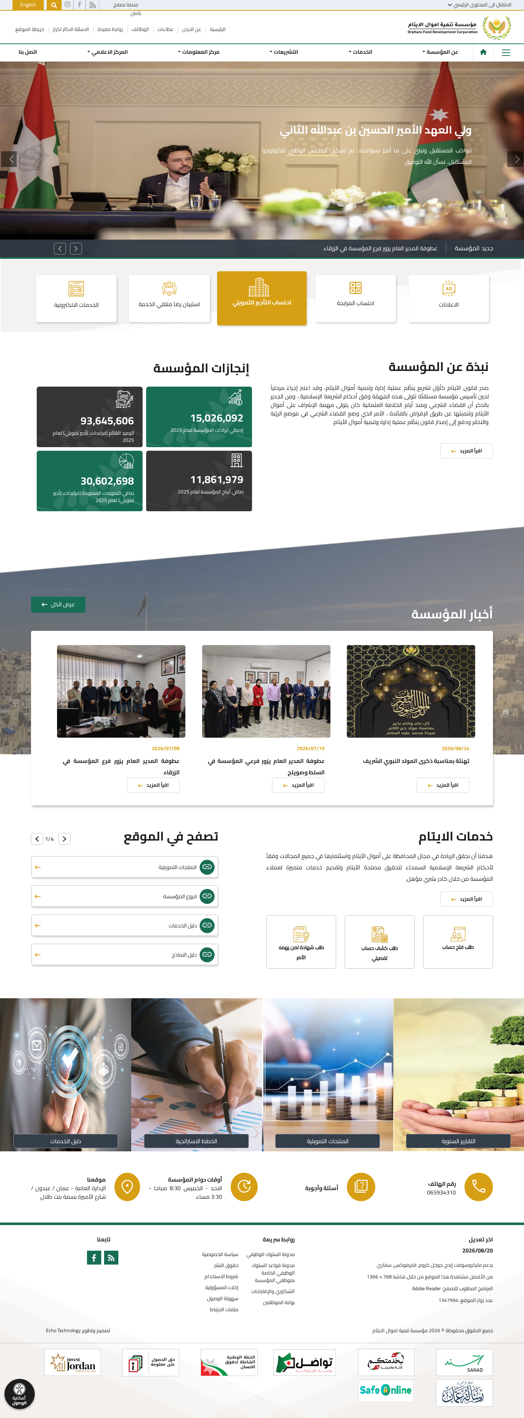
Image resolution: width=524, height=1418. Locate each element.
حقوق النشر (226, 1265)
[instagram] (67, 5)
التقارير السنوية (459, 1141)
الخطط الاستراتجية (196, 1141)
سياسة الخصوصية (220, 1254)
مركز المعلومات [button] (201, 52)
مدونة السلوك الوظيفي (270, 1254)
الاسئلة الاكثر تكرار (70, 29)
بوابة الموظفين (279, 1302)
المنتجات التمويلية (327, 1141)
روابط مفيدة (110, 29)
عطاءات (165, 29)
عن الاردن (191, 29)
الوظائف (139, 29)
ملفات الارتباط (224, 1309)
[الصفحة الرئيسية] (483, 52)
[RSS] (92, 5)
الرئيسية (217, 29)
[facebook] (79, 5)
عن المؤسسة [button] (442, 52)
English (28, 4)
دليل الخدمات (65, 1141)
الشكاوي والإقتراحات (273, 1291)
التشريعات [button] (286, 52)
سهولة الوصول (222, 1298)
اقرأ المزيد (447, 785)
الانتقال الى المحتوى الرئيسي (482, 4)
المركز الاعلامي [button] (109, 52)
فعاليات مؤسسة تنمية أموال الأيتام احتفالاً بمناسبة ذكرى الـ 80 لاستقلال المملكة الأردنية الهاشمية (321, 248)
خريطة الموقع (29, 29)
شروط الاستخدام (221, 1276)
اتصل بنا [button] (28, 52)
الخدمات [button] (363, 52)
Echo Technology (63, 1330)
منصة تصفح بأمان (127, 9)
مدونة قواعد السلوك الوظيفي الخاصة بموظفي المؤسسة (273, 1273)
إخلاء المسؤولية (221, 1287)
